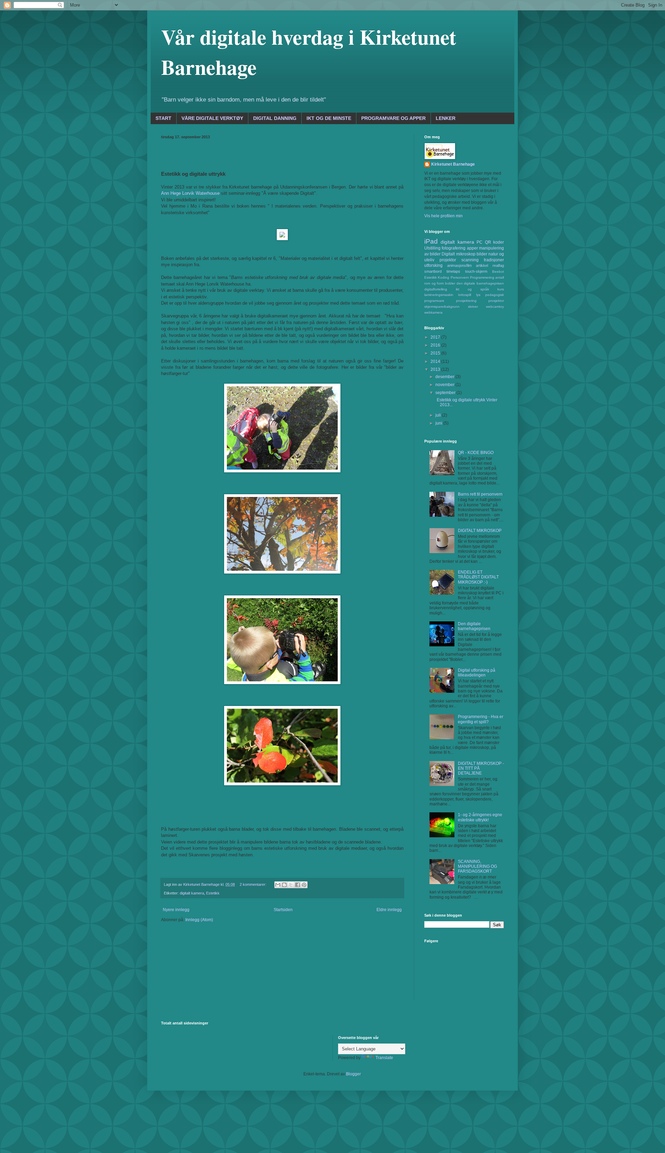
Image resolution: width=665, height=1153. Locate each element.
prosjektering (466, 301)
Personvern (460, 277)
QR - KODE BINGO (476, 452)
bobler (450, 283)
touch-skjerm (476, 271)
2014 (436, 361)
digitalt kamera (192, 893)
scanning (470, 259)
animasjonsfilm (459, 265)
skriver (473, 306)
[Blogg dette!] (284, 884)
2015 (436, 353)
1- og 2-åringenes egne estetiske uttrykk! (480, 817)
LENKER (445, 118)
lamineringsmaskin (438, 295)
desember (445, 376)
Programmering (482, 277)
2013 (436, 369)
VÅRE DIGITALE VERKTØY (212, 118)
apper (472, 248)
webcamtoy (495, 306)
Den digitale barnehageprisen (474, 626)
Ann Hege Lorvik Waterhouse (190, 193)
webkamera (433, 312)
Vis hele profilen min (443, 215)
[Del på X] (290, 884)
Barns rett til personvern (480, 494)
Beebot (498, 271)
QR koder (494, 242)
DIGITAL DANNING (274, 118)
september (445, 392)
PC (479, 242)
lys (478, 295)
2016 (436, 345)
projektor (448, 259)
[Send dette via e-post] (277, 884)
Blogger (353, 1074)
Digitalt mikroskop (458, 254)
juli (438, 415)
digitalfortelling (435, 289)
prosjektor (496, 301)
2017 (436, 337)
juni (439, 423)
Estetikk (213, 893)
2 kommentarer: (253, 884)
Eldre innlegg (389, 909)
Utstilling (432, 248)
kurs (500, 289)
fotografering (454, 248)
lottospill (464, 295)
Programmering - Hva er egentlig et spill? (480, 719)
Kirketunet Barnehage (453, 164)
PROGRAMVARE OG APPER (393, 118)
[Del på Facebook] (297, 884)
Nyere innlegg (176, 909)
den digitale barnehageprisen (480, 283)
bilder (482, 254)
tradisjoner (494, 259)
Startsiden (283, 909)
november (445, 384)
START (163, 118)
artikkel (482, 265)
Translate (384, 1057)
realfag (498, 265)
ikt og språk (472, 289)
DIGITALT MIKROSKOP (480, 530)
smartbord (433, 271)
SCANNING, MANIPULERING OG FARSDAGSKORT (477, 866)
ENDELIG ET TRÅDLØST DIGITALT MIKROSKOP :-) (478, 577)
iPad (431, 241)
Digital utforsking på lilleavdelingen (476, 673)
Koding (443, 277)
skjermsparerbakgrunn (442, 306)
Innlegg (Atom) (199, 919)
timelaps (453, 271)
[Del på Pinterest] (304, 884)
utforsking (433, 265)
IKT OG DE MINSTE (329, 118)
